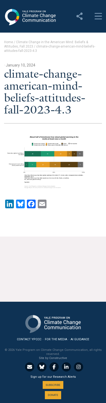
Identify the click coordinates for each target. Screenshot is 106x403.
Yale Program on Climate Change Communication (30, 17)
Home (8, 42)
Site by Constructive (53, 358)
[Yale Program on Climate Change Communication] (53, 322)
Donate (53, 395)
